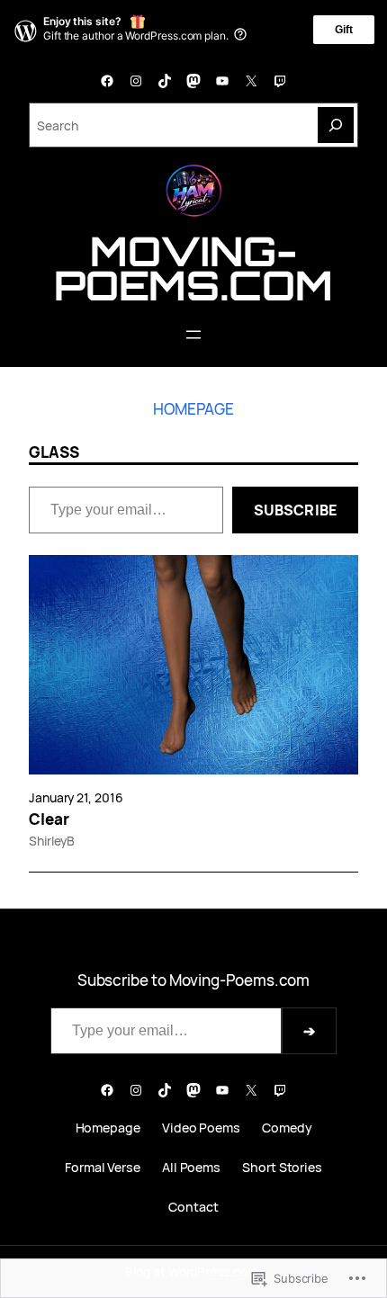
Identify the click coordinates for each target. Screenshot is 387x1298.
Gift (344, 29)
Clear (49, 819)
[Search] (336, 125)
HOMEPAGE (193, 408)
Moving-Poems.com (193, 268)
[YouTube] (222, 81)
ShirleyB (52, 840)
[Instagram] (136, 81)
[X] (251, 81)
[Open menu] (193, 334)
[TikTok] (165, 81)
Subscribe (295, 510)
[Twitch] (280, 81)
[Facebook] (107, 81)
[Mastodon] (193, 81)
